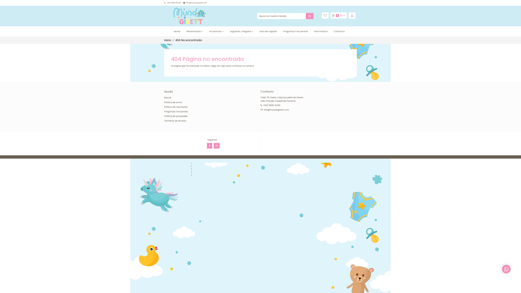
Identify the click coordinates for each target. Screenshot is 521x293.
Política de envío (173, 102)
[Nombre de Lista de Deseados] (325, 15)
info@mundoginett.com (196, 2)
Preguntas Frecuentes (176, 111)
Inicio (167, 40)
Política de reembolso (176, 107)
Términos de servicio (175, 120)
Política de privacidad (175, 116)
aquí (223, 65)
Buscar (167, 97)
